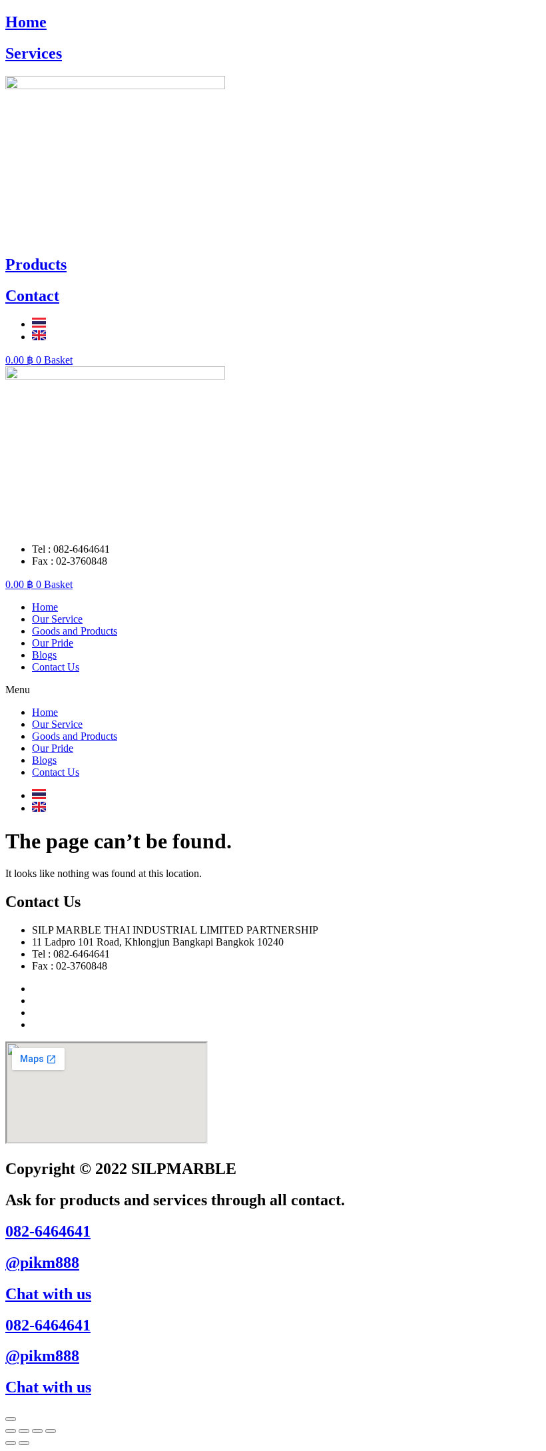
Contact (32, 295)
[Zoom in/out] (50, 1431)
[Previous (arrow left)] (10, 1443)
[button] (273, 690)
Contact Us (55, 667)
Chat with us (48, 1294)
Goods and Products (74, 631)
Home (26, 22)
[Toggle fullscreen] (37, 1431)
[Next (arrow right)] (24, 1443)
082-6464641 (48, 1231)
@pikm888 (42, 1262)
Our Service (57, 619)
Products (36, 264)
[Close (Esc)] (10, 1431)
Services (33, 53)
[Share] (24, 1431)
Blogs (44, 655)
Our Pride (52, 643)
